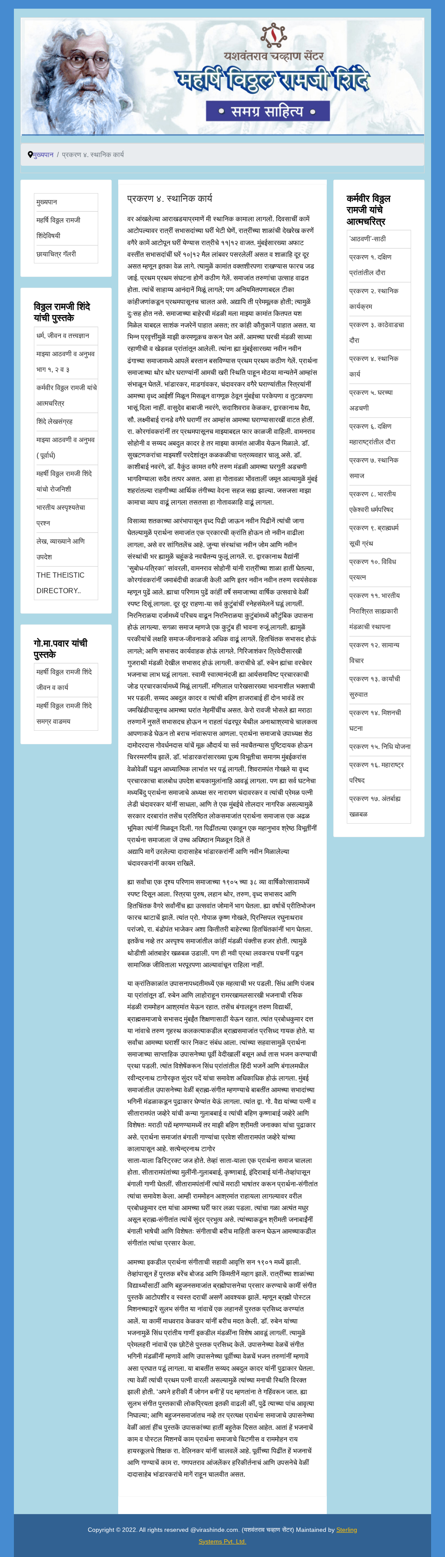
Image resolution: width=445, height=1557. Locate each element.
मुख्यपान (47, 202)
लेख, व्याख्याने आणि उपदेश (61, 549)
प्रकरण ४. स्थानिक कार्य (169, 198)
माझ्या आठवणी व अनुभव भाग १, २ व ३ (66, 361)
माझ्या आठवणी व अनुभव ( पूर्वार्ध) (66, 447)
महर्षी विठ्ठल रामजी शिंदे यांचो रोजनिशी (64, 481)
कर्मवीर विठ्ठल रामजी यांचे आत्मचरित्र (67, 395)
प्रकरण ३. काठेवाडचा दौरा (376, 332)
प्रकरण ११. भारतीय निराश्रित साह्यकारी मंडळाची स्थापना (374, 611)
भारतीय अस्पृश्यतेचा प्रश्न (61, 515)
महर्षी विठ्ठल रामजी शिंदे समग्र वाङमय (64, 713)
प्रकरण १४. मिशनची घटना (375, 720)
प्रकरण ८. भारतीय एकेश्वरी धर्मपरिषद (372, 501)
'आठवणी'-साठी (367, 239)
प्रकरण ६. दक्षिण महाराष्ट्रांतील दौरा (372, 434)
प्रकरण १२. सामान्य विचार (374, 652)
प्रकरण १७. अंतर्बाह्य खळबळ (375, 806)
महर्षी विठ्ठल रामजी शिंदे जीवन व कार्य (64, 679)
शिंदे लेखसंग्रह (55, 421)
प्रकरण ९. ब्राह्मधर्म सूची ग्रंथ (374, 535)
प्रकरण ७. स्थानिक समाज (374, 468)
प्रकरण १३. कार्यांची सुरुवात (374, 686)
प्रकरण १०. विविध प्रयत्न (372, 569)
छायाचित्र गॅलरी (56, 254)
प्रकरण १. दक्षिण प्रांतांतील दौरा (370, 264)
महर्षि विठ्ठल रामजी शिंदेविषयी (58, 228)
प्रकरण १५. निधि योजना (380, 746)
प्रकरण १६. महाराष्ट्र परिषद (376, 772)
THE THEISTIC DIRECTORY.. (61, 583)
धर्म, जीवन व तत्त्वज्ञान (63, 335)
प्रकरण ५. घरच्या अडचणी (371, 400)
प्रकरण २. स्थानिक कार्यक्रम (374, 298)
